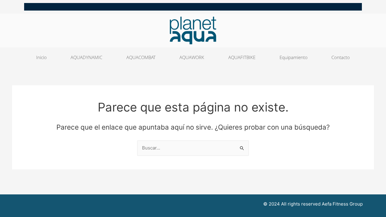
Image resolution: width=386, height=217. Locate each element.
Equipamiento (294, 57)
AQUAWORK (191, 57)
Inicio (41, 57)
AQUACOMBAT (141, 57)
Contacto (340, 57)
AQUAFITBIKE (241, 57)
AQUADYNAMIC (86, 57)
